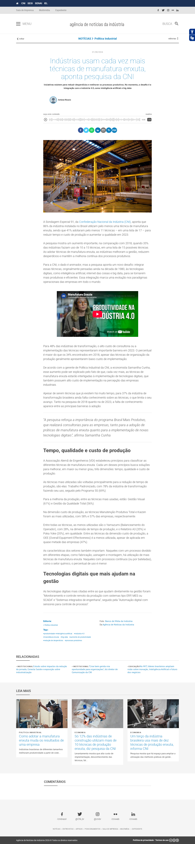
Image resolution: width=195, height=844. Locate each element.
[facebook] (158, 10)
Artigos (79, 829)
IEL (46, 3)
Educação (134, 666)
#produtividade (49, 633)
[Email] (103, 130)
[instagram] (168, 10)
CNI (23, 3)
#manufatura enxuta (51, 637)
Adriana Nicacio (64, 99)
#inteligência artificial (64, 633)
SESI (30, 3)
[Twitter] (86, 130)
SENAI (38, 3)
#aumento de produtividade (80, 637)
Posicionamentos (92, 829)
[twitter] (163, 10)
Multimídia (44, 10)
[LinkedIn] (98, 130)
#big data (64, 637)
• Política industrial (50, 625)
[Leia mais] (42, 713)
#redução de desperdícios (53, 640)
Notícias (56, 829)
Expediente (60, 10)
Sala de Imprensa (25, 10)
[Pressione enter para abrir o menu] (18, 24)
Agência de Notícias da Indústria (118, 624)
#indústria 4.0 (79, 633)
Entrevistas (68, 829)
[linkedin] (177, 10)
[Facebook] (81, 130)
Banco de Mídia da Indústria (118, 621)
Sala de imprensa (110, 829)
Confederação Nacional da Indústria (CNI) (105, 222)
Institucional (25, 666)
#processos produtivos (73, 640)
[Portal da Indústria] (17, 3)
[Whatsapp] (92, 130)
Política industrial (30, 732)
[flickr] (173, 10)
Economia (80, 732)
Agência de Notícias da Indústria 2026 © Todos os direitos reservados (46, 840)
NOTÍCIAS (84, 38)
